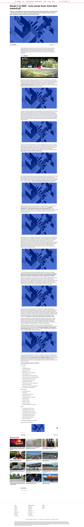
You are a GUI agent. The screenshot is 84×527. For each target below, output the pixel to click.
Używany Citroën (30, 508)
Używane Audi (30, 506)
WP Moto (43, 508)
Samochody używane (38, 1)
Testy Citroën (15, 508)
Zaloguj (66, 1)
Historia (45, 1)
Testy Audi (15, 506)
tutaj (30, 525)
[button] (62, 1)
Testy (23, 1)
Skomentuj (52, 44)
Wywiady (49, 1)
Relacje (53, 1)
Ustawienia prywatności (54, 519)
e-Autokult (43, 506)
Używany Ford (30, 509)
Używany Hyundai (30, 510)
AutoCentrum (43, 507)
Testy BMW (15, 507)
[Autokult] (19, 1)
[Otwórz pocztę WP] (60, 1)
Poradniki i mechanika (29, 1)
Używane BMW (30, 507)
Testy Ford (15, 509)
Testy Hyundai (16, 510)
